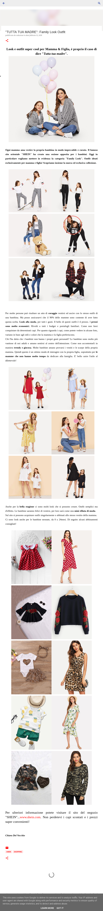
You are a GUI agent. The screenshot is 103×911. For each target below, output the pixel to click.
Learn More (47, 908)
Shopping (18, 852)
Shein (8, 852)
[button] (7, 41)
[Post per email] (7, 849)
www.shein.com (30, 817)
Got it (60, 908)
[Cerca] (99, 3)
